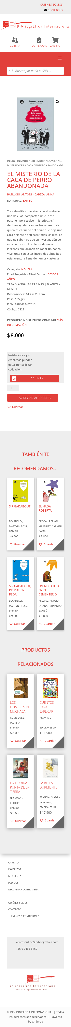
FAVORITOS (14, 869)
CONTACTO (55, 10)
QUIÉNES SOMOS (51, 4)
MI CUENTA (14, 876)
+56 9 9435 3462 (26, 948)
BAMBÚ (27, 200)
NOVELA (52, 161)
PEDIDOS (13, 882)
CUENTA (15, 45)
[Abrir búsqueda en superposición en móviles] (35, 71)
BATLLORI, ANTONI (19, 194)
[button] (57, 101)
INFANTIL (22, 161)
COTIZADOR (39, 45)
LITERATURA (38, 161)
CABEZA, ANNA (44, 194)
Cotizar (37, 378)
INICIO (11, 161)
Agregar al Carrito (35, 398)
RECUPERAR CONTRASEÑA (23, 889)
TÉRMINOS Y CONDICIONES (23, 916)
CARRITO (55, 45)
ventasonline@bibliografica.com (37, 942)
